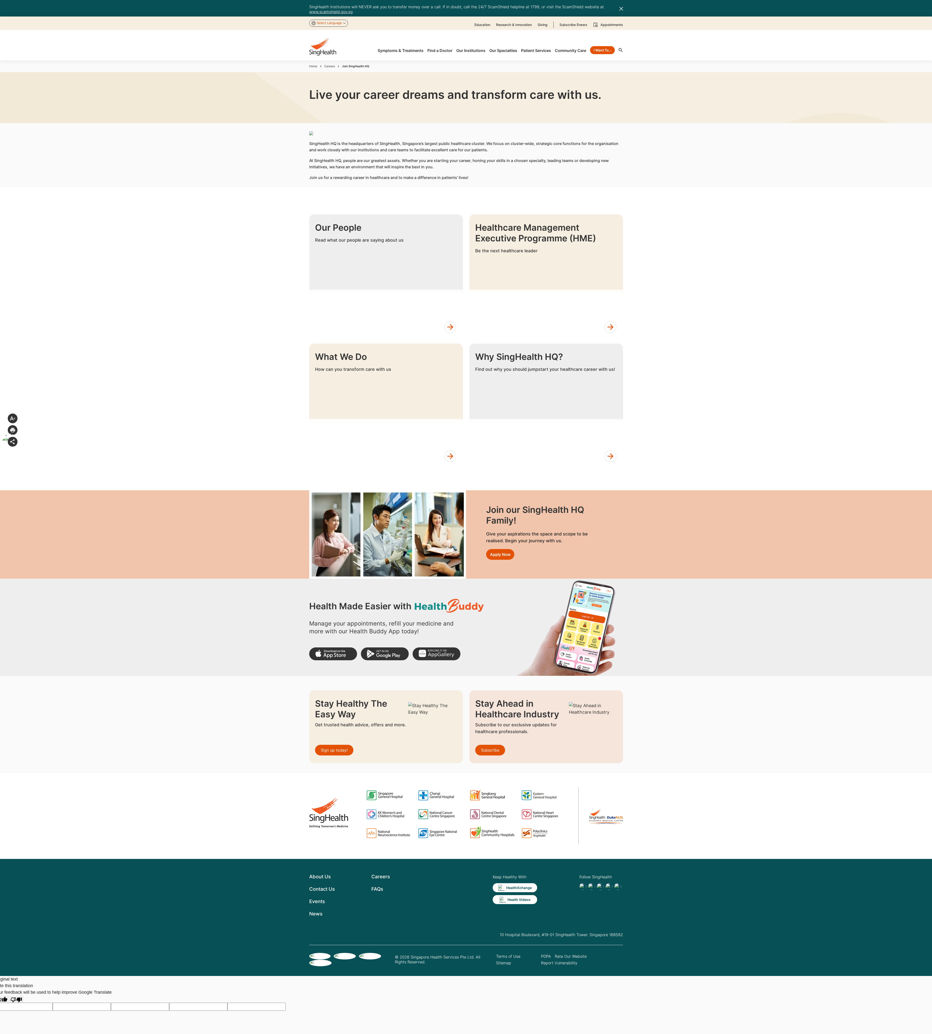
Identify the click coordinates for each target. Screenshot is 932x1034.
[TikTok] (591, 886)
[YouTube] (617, 886)
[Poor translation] (16, 999)
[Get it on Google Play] (385, 653)
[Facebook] (582, 886)
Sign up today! (334, 750)
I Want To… (602, 50)
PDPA (546, 956)
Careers (329, 66)
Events (317, 901)
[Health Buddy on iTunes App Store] (333, 653)
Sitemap (503, 962)
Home (313, 66)
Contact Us (322, 889)
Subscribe (490, 750)
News (316, 914)
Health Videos (519, 900)
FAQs (377, 889)
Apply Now (500, 554)
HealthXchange (519, 888)
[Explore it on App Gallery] (436, 653)
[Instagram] (609, 886)
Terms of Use (508, 956)
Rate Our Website (571, 956)
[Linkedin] (600, 886)
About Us (320, 877)
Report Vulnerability (559, 962)
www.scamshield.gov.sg (331, 11)
